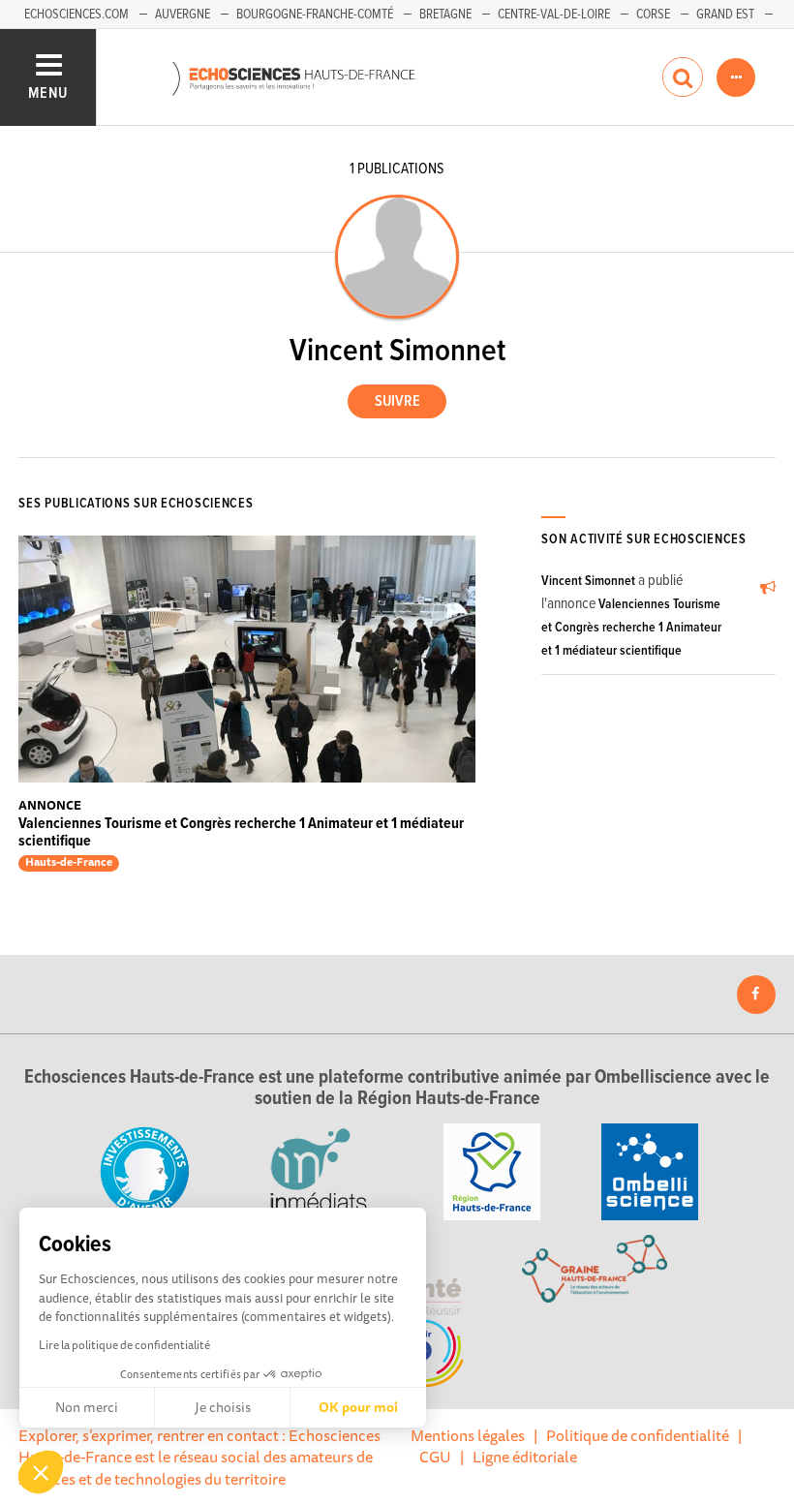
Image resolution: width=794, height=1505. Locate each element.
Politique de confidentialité (637, 1435)
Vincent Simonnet (588, 581)
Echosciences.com (76, 14)
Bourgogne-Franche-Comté (314, 14)
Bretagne (445, 14)
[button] (40, 1472)
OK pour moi (358, 1407)
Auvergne (182, 14)
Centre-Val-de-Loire (554, 14)
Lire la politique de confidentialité (124, 1345)
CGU (435, 1456)
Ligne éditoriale (525, 1456)
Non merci (86, 1407)
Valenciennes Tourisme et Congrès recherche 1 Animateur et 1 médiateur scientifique (241, 832)
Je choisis (223, 1407)
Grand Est (725, 14)
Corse (653, 14)
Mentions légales (468, 1435)
